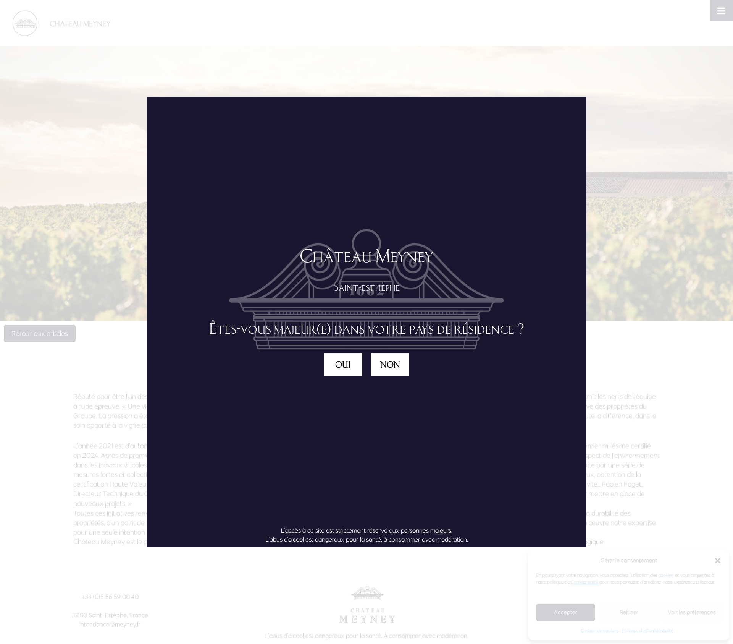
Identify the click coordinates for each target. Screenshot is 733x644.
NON (390, 364)
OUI (342, 364)
